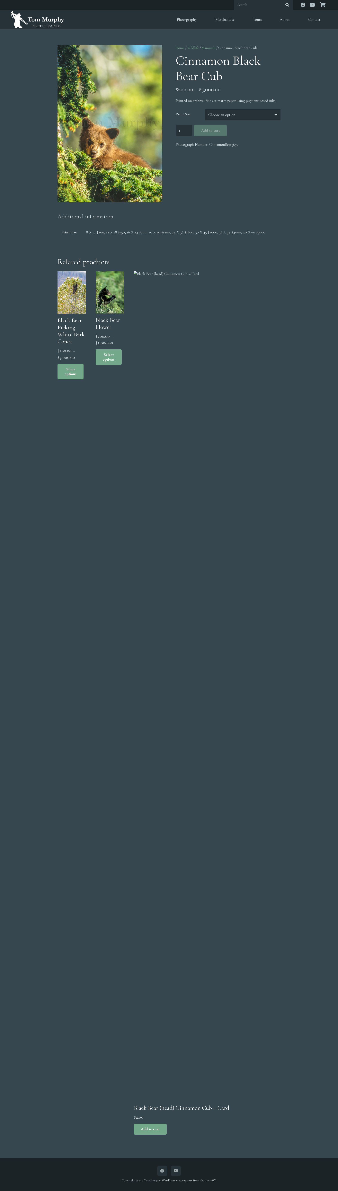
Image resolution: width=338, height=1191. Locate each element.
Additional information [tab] (85, 216)
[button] (150, 1129)
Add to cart (210, 130)
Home (180, 48)
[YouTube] (312, 5)
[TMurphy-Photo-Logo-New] (37, 19)
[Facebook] (303, 5)
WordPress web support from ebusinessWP (189, 1180)
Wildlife (193, 48)
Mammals (209, 48)
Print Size (183, 114)
